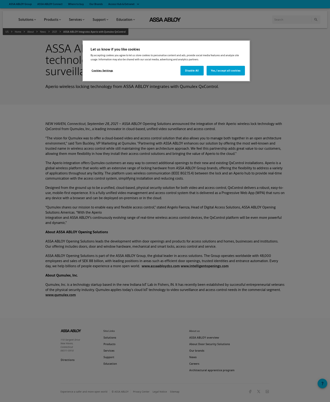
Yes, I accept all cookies (226, 70)
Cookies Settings (102, 70)
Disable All (192, 70)
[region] (166, 61)
